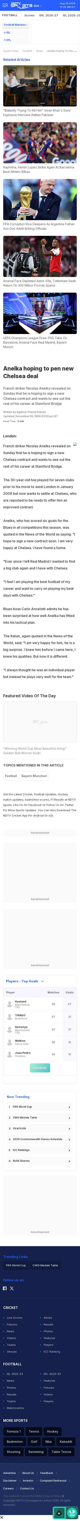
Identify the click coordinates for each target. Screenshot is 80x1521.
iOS (51, 815)
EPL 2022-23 (52, 1374)
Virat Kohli (19, 1128)
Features (49, 1338)
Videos (11, 1338)
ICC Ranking (52, 1351)
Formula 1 (14, 1431)
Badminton (15, 1441)
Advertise (9, 1473)
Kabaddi (66, 1441)
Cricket (27, 794)
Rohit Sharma (21, 1160)
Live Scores (14, 1317)
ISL (8, 32)
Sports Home (10, 50)
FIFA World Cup (22, 1106)
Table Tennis (61, 1452)
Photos (48, 1331)
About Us (28, 1473)
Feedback (46, 1473)
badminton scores (37, 799)
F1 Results (58, 799)
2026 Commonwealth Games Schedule (37, 1139)
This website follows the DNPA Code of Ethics (32, 1496)
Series (48, 1317)
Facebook (35, 805)
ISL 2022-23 (15, 1374)
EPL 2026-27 (48, 15)
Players (49, 1344)
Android (38, 815)
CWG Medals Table (25, 1117)
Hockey (52, 1431)
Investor (28, 1480)
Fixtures (12, 1324)
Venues (12, 1351)
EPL (8, 40)
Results (48, 1324)
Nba (48, 1441)
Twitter (69, 805)
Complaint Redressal (53, 1480)
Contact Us (27, 1488)
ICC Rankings (21, 1150)
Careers (8, 1488)
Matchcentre (15, 1408)
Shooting (13, 1452)
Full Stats (40, 1067)
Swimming (36, 1452)
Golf (34, 1441)
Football (10, 15)
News (39, 50)
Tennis (34, 1431)
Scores (30, 15)
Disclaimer (10, 1480)
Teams (11, 1344)
